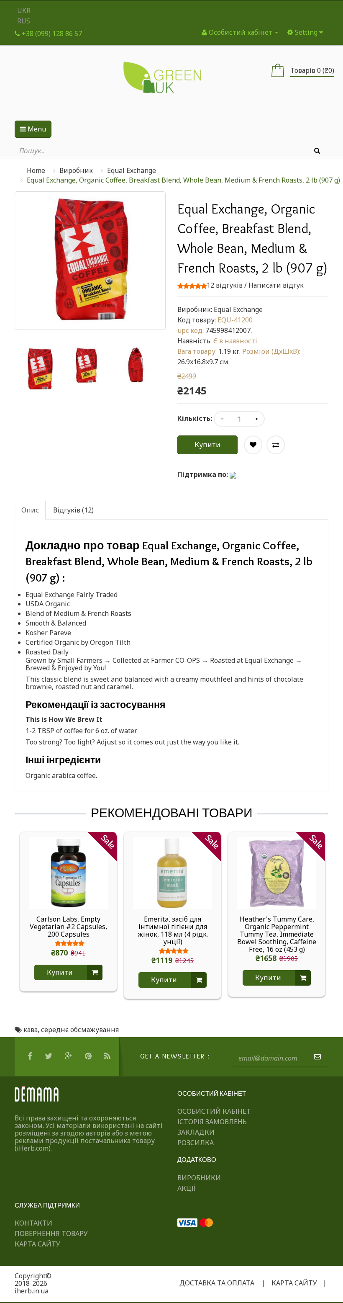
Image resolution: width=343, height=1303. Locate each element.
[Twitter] (50, 1056)
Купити (207, 444)
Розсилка (195, 1142)
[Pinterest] (89, 1056)
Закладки (196, 1132)
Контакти (33, 1223)
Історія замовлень (212, 1121)
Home (36, 170)
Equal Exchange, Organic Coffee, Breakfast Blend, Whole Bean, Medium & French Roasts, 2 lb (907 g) (183, 180)
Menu (36, 129)
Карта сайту (37, 1244)
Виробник (76, 170)
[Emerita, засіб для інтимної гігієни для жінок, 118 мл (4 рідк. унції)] (172, 872)
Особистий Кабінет (214, 1111)
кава (30, 1029)
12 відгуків (225, 285)
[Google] (70, 1056)
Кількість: (194, 418)
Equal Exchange (131, 170)
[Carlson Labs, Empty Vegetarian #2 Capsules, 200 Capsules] (68, 872)
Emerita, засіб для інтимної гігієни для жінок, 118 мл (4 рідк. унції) (173, 930)
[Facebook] (31, 1056)
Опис (30, 510)
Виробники (199, 1177)
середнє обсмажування (80, 1029)
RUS (23, 21)
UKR (24, 10)
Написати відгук (276, 285)
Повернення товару (51, 1233)
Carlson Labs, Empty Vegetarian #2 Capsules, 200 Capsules (68, 926)
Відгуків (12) (73, 510)
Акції (186, 1188)
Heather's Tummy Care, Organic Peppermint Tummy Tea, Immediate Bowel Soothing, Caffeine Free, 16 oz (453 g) (276, 934)
